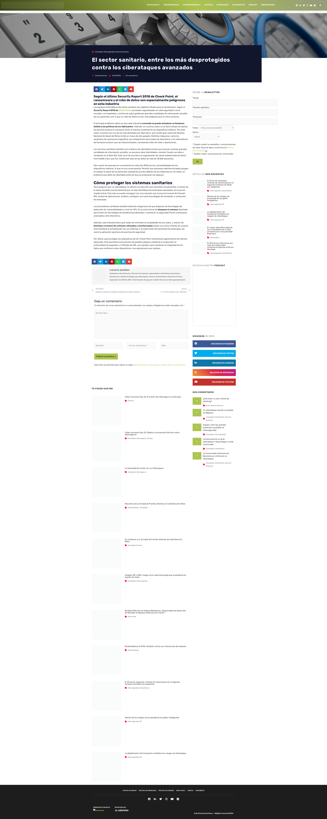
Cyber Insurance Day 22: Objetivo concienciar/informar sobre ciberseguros (152, 433)
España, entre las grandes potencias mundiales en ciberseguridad (214, 427)
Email (208, 405)
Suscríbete (200, 790)
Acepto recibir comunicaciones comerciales (213, 154)
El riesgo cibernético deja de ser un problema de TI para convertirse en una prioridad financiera (219, 230)
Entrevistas (223, 5)
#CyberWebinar (133, 507)
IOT (141, 721)
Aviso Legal (180, 790)
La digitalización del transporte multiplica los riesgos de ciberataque (155, 753)
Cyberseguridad (191, 5)
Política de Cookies (166, 790)
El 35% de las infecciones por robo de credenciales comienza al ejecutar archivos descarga (220, 246)
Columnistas (238, 5)
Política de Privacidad (147, 790)
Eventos (131, 401)
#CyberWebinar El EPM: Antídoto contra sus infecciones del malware (155, 646)
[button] (320, 5)
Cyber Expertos (142, 581)
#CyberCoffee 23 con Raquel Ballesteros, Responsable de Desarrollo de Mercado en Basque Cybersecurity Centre (155, 612)
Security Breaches (122, 52)
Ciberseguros (268, 5)
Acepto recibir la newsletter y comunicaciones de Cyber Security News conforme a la (214, 147)
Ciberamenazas (171, 5)
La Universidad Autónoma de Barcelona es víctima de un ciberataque (216, 456)
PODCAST (253, 5)
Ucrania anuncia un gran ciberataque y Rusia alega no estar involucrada (218, 442)
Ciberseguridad (109, 52)
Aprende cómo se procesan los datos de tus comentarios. (160, 365)
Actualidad (152, 5)
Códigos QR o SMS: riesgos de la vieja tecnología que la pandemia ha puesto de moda (155, 576)
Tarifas (190, 790)
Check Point (125, 110)
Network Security (217, 405)
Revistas (208, 5)
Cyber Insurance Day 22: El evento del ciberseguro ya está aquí (153, 397)
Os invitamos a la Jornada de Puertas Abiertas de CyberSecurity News (153, 540)
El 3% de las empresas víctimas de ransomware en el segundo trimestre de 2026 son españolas (152, 683)
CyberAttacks (144, 688)
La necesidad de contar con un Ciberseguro (144, 468)
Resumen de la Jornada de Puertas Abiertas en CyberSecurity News (155, 504)
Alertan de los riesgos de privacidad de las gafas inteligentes (152, 717)
